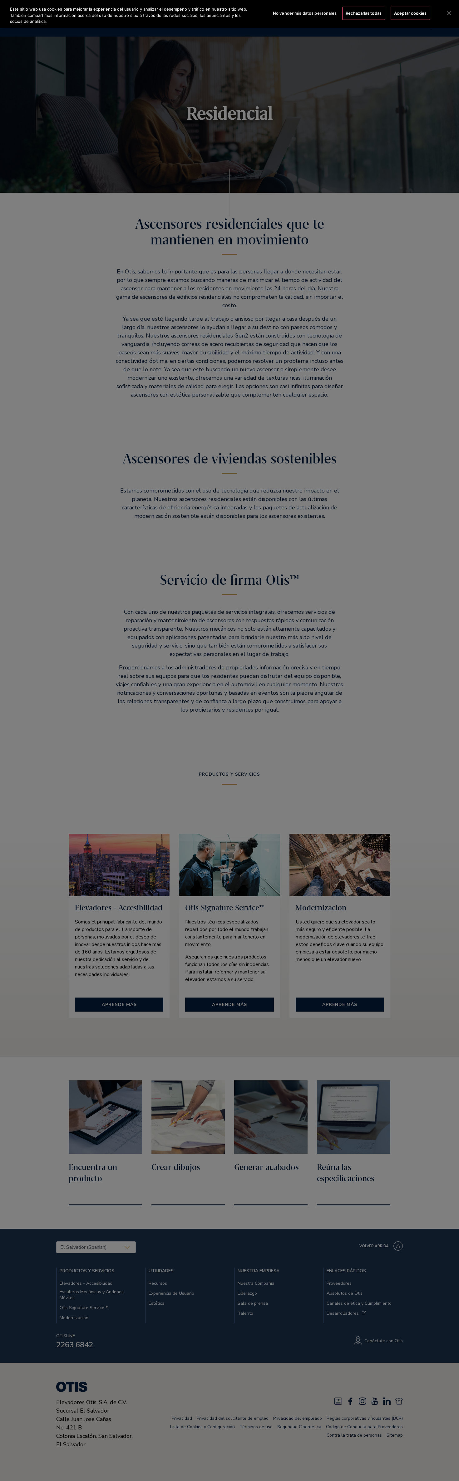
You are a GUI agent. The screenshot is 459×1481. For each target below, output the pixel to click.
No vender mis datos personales (305, 13)
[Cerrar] (449, 13)
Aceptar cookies (410, 13)
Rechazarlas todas (364, 13)
